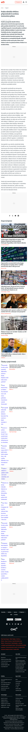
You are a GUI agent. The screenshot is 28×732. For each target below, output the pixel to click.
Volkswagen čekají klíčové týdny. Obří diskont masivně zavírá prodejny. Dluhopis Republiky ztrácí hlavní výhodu (13, 241)
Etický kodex (7, 728)
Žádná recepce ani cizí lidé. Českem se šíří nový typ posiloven (13, 332)
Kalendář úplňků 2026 (5, 664)
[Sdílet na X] (13, 216)
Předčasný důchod (19, 698)
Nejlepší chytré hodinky (5, 703)
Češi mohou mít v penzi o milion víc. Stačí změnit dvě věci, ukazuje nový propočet (13, 310)
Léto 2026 (18, 654)
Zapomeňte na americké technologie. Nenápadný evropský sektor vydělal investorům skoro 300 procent (12, 264)
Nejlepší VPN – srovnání (5, 705)
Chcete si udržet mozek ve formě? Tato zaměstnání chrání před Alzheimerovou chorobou (18, 429)
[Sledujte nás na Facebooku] (13, 624)
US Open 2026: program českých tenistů (13, 648)
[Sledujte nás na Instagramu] (15, 624)
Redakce (9, 612)
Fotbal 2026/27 (18, 681)
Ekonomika (18, 694)
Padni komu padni (4, 686)
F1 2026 (17, 686)
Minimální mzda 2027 (20, 703)
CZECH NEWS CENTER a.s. (19, 715)
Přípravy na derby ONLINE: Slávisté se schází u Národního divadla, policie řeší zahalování (18, 484)
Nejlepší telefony (4, 700)
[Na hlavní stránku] (2, 2)
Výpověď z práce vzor (5, 688)
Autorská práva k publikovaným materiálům (13, 721)
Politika (3, 676)
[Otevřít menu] (26, 2)
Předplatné (21, 612)
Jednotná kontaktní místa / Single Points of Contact (14, 727)
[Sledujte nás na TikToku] (21, 624)
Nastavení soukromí (9, 725)
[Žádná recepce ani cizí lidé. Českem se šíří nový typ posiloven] (14, 323)
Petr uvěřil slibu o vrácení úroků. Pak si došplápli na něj (13, 355)
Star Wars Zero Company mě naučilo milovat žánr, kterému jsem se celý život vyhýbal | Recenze (17, 504)
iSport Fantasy (8, 641)
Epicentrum (3, 657)
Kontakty (3, 612)
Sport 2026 (18, 676)
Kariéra (16, 614)
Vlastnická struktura (18, 725)
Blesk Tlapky (13, 639)
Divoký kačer (3, 689)
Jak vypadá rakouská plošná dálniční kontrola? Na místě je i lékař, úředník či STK (17, 409)
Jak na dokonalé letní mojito (21, 670)
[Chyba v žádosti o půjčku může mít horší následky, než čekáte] (5, 474)
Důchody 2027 (18, 701)
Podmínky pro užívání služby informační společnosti (14, 722)
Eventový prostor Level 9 (11, 647)
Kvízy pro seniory (4, 663)
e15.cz (2, 7)
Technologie (4, 694)
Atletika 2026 (18, 688)
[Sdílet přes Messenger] (15, 216)
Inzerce (15, 612)
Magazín (7, 7)
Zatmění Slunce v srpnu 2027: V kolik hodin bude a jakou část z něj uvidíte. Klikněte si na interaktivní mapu (17, 447)
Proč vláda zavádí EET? (5, 684)
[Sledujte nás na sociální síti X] (10, 624)
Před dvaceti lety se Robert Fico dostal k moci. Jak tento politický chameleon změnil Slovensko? (18, 386)
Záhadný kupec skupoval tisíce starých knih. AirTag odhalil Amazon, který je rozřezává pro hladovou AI (13, 288)
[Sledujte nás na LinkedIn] (7, 624)
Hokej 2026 (18, 683)
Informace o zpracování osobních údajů (11, 724)
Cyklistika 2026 (18, 690)
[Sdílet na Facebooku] (10, 216)
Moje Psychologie (5, 639)
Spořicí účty (18, 700)
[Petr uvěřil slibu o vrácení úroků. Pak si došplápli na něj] (14, 345)
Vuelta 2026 (16, 649)
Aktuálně (3, 654)
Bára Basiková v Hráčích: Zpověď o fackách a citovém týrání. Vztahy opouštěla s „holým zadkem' (17, 560)
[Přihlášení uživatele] (23, 2)
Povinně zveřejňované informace (17, 728)
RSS (11, 614)
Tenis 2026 (18, 685)
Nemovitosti (8, 643)
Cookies (21, 724)
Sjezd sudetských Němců (6, 682)
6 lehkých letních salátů (20, 671)
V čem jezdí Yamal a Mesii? (6, 661)
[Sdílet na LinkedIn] (18, 216)
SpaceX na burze (4, 698)
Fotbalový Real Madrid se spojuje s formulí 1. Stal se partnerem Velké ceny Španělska (17, 544)
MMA (17, 679)
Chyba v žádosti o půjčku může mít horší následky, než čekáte (17, 469)
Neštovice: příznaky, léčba (6, 659)
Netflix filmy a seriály (5, 707)
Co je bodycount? (4, 666)
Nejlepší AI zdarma (4, 701)
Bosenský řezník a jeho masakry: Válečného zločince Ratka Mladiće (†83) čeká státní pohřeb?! (17, 366)
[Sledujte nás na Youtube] (18, 624)
